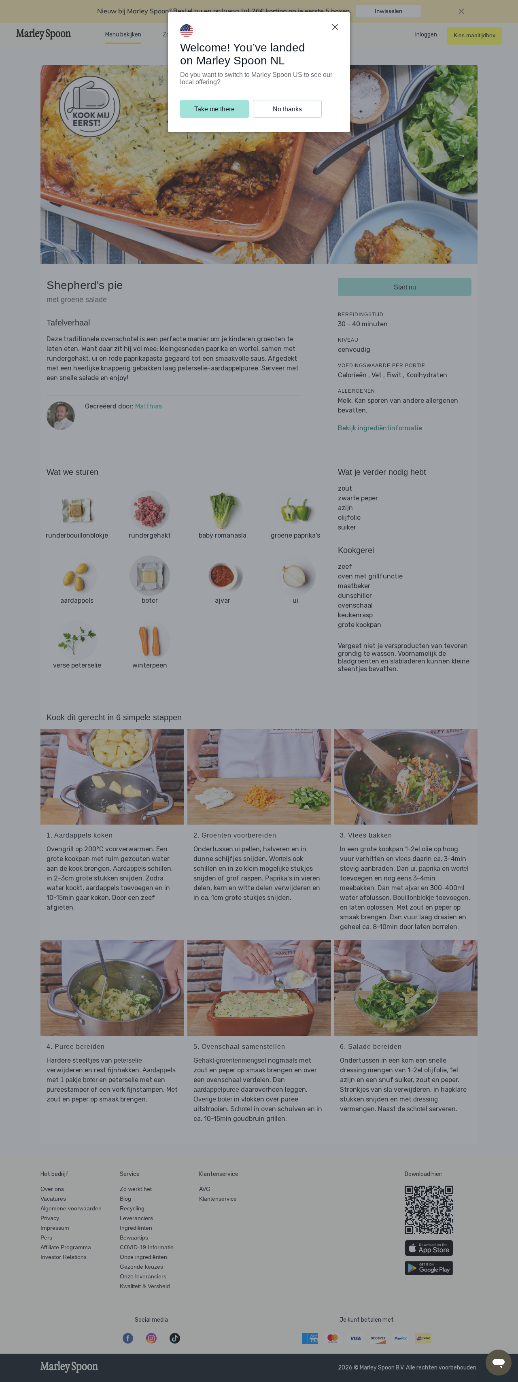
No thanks (287, 109)
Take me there (214, 109)
